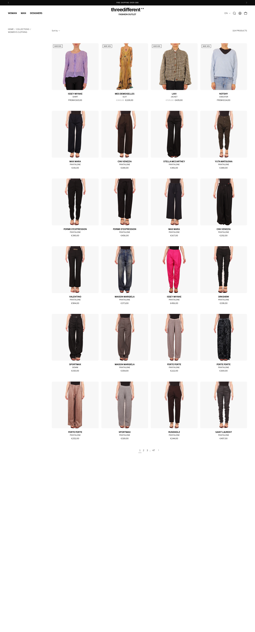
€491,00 (174, 168)
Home (11, 29)
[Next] (246, 2)
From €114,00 (223, 100)
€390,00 (75, 236)
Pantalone (75, 164)
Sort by (55, 30)
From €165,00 (75, 100)
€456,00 (125, 236)
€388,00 (224, 168)
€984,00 (75, 303)
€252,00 (75, 438)
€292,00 (224, 236)
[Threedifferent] (127, 13)
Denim (75, 367)
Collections (22, 29)
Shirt (75, 97)
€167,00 (174, 236)
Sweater (223, 97)
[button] (234, 13)
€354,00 (125, 371)
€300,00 (224, 371)
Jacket (174, 97)
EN (226, 13)
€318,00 (125, 438)
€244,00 (174, 438)
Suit (125, 97)
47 (153, 450)
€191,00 (75, 168)
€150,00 (75, 371)
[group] (127, 2)
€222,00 (174, 371)
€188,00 (125, 168)
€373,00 (125, 303)
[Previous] (8, 2)
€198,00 (224, 303)
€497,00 (224, 438)
